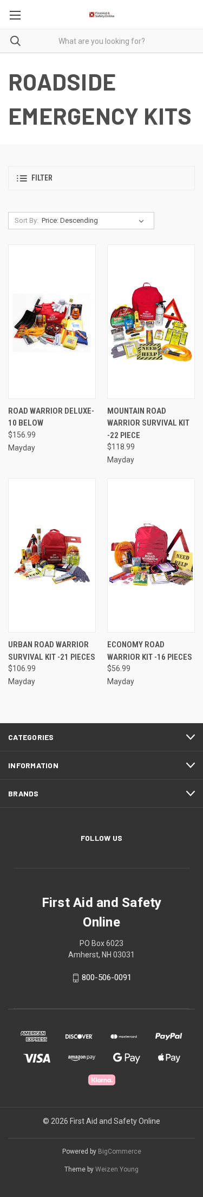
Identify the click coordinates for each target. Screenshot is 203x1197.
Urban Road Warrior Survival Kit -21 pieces (51, 651)
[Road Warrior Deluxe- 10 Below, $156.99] (52, 322)
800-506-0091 (107, 978)
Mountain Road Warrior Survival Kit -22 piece (148, 423)
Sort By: (26, 220)
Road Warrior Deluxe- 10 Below (51, 417)
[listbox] (95, 221)
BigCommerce (119, 1151)
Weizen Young (117, 1169)
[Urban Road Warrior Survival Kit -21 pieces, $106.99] (52, 555)
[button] (101, 178)
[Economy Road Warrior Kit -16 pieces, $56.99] (151, 555)
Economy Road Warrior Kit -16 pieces (149, 651)
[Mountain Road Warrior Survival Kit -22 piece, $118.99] (151, 322)
